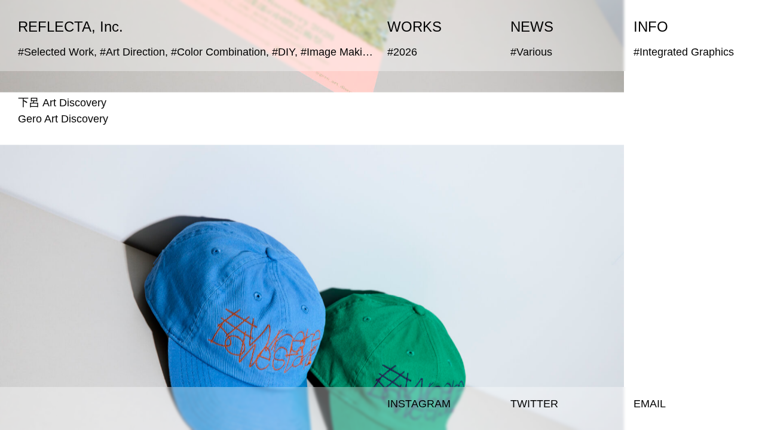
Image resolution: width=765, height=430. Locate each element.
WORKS (414, 27)
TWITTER (534, 404)
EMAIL (650, 404)
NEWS (531, 27)
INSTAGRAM (419, 404)
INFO (651, 27)
